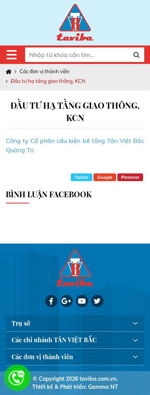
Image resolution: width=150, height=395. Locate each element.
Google (104, 177)
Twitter (81, 177)
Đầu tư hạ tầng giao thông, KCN (48, 81)
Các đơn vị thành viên (45, 71)
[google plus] (66, 301)
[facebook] (51, 301)
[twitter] (97, 301)
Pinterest (130, 177)
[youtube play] (82, 301)
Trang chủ (10, 72)
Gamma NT (103, 386)
